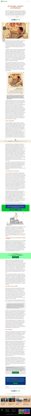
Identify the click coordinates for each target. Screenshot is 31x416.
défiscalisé (20, 255)
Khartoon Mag (10, 58)
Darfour (21, 233)
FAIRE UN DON (13, 209)
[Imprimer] (19, 19)
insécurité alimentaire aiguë (19, 229)
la (16, 141)
